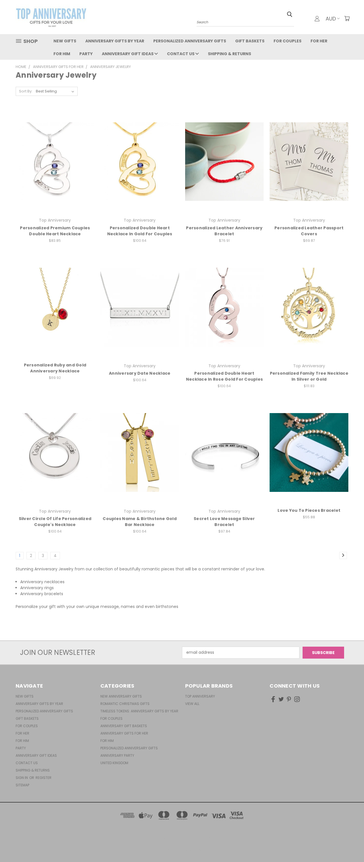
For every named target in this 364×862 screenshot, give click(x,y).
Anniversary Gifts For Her (124, 733)
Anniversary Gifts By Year (114, 41)
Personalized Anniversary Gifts (189, 41)
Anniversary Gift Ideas (128, 54)
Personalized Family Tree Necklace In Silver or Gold (309, 376)
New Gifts (64, 41)
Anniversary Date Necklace (139, 373)
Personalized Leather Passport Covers (309, 231)
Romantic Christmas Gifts (125, 703)
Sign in (22, 777)
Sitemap (22, 785)
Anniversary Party (117, 755)
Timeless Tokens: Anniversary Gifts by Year (139, 711)
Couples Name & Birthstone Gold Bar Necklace (140, 521)
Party (86, 54)
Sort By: (25, 91)
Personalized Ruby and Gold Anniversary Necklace (55, 368)
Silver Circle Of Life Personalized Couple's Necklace (55, 521)
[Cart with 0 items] (347, 18)
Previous (349, 844)
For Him (61, 54)
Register (43, 777)
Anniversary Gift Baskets (123, 725)
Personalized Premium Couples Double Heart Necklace (55, 231)
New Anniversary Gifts (121, 696)
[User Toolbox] (317, 18)
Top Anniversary (200, 696)
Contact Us (181, 54)
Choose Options (55, 171)
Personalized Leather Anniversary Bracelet (224, 231)
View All (192, 703)
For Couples (287, 41)
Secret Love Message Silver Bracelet (224, 521)
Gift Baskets (249, 41)
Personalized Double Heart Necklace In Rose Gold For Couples (224, 376)
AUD (331, 18)
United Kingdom (114, 762)
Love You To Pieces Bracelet (309, 510)
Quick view (55, 149)
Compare (53, 160)
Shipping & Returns (229, 54)
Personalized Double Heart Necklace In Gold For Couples (139, 231)
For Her (319, 41)
